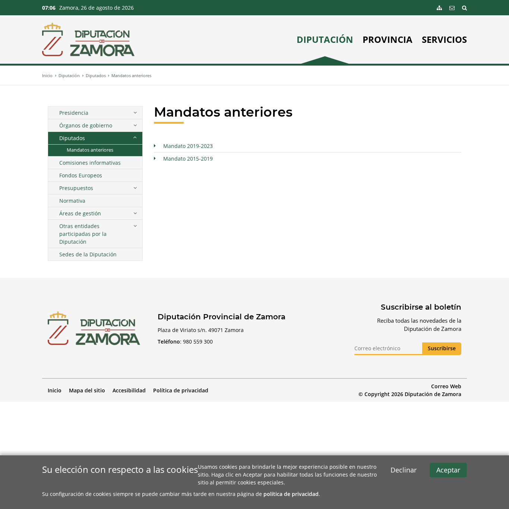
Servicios (444, 39)
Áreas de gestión (80, 213)
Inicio (47, 75)
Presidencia (73, 112)
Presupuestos (76, 188)
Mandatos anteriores (131, 75)
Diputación (325, 39)
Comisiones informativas (90, 162)
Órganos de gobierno (85, 125)
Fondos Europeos (80, 175)
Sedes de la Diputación (88, 254)
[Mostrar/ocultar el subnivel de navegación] (134, 113)
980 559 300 (198, 341)
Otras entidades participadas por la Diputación (83, 233)
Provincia (387, 39)
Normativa (72, 200)
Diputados (96, 75)
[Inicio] (88, 39)
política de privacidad (291, 493)
